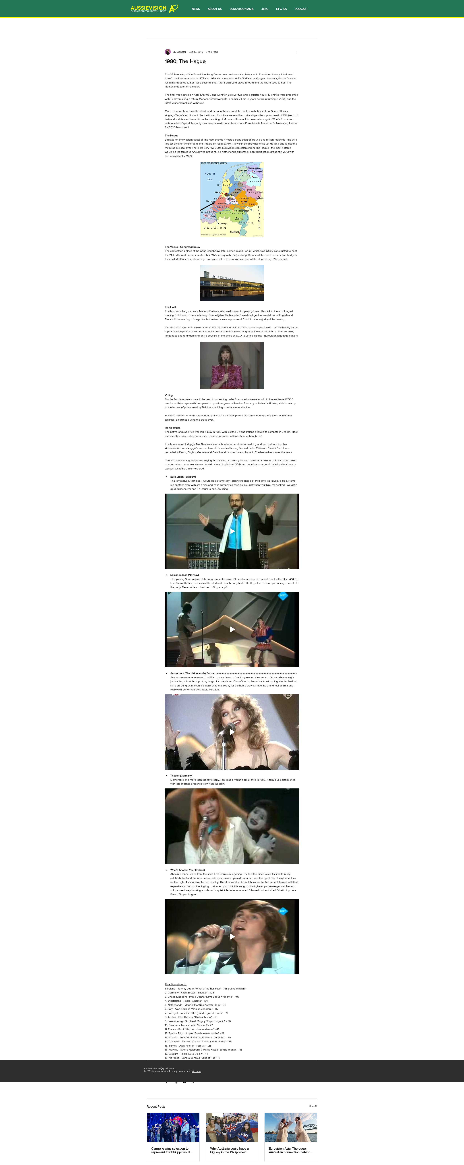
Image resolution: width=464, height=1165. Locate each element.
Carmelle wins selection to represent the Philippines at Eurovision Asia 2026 (170, 1150)
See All (313, 1106)
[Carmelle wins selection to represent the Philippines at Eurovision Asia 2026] (173, 1127)
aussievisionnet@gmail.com (159, 1068)
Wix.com (196, 1071)
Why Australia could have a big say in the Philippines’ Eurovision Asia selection (229, 1150)
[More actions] (297, 52)
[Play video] (232, 531)
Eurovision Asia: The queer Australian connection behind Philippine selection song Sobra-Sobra (289, 1150)
